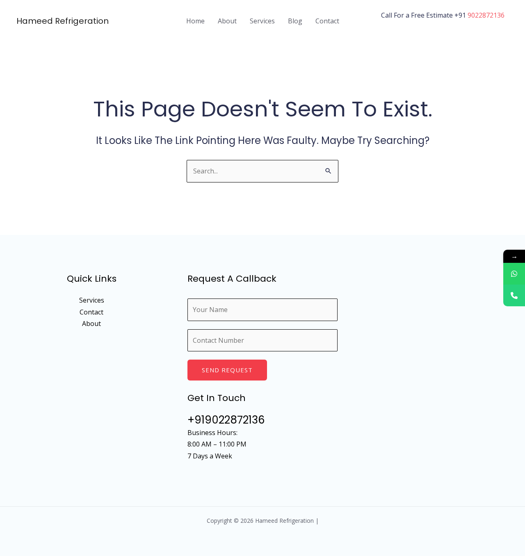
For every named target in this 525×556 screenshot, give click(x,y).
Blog (295, 20)
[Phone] (514, 295)
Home (195, 20)
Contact (327, 20)
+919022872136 (226, 419)
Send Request (227, 370)
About (227, 20)
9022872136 (486, 15)
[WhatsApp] (514, 274)
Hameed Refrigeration (62, 21)
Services (262, 20)
